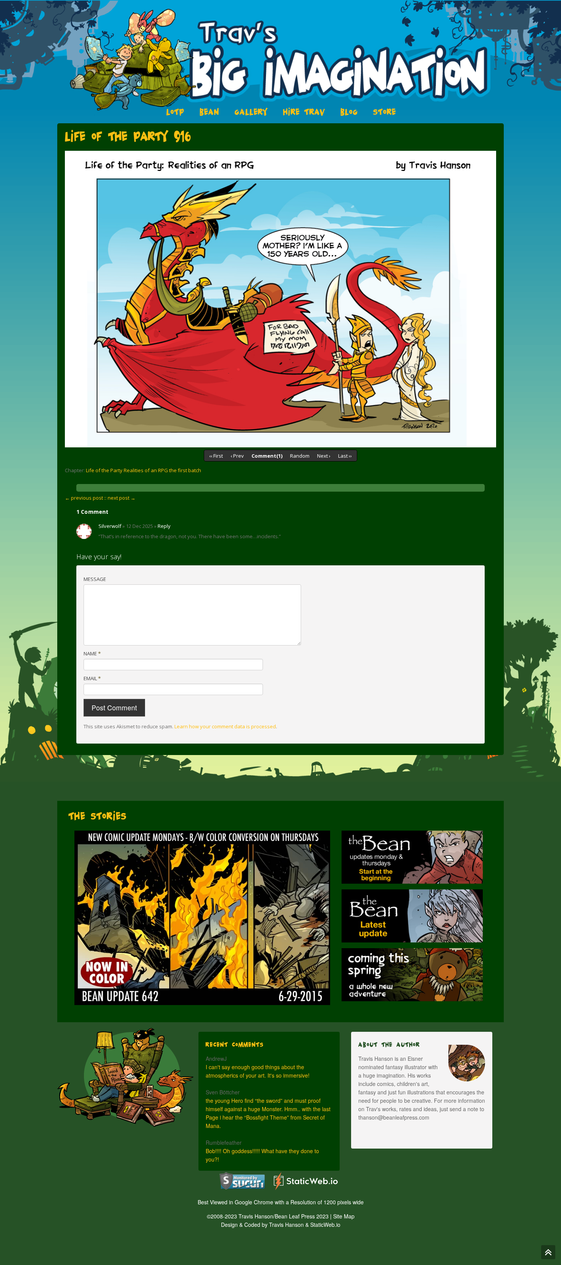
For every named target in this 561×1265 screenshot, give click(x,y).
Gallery (251, 112)
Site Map (344, 1216)
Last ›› (345, 455)
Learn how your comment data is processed (225, 726)
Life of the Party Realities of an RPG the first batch (143, 470)
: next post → (120, 497)
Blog (349, 112)
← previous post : (85, 497)
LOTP (175, 112)
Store (384, 112)
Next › (323, 455)
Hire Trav (304, 112)
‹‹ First (216, 455)
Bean (209, 112)
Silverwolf (109, 526)
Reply (164, 526)
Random (300, 455)
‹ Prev (237, 455)
